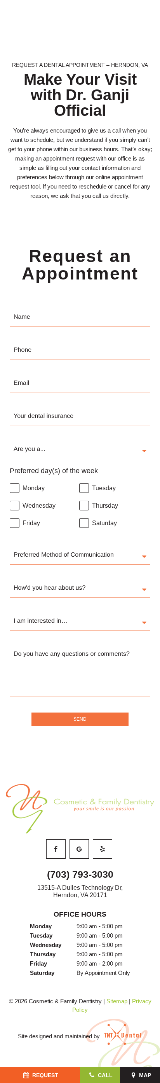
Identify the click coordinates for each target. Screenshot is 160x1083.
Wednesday (45, 945)
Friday (38, 963)
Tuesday (41, 935)
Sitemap (116, 1001)
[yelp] (102, 849)
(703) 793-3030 (80, 874)
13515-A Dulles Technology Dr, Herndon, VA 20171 (80, 891)
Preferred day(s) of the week (54, 471)
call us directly (110, 195)
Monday (41, 926)
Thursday (43, 954)
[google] (79, 849)
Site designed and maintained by (59, 1036)
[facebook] (56, 849)
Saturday (42, 972)
